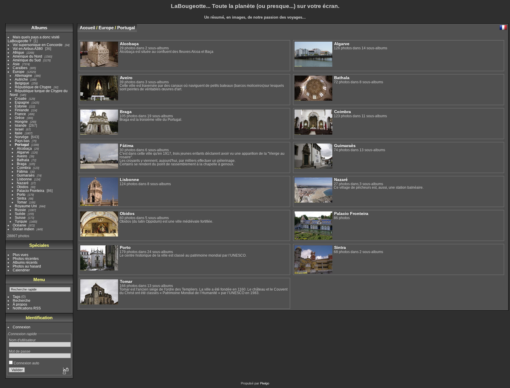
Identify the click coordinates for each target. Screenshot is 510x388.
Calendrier (21, 270)
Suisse (20, 217)
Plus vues (20, 255)
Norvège (22, 137)
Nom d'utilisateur (22, 340)
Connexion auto (26, 363)
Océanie (19, 225)
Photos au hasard (27, 266)
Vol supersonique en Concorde (38, 45)
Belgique (22, 83)
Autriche (21, 79)
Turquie (21, 221)
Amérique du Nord (27, 56)
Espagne (22, 102)
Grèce (19, 118)
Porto (21, 194)
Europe (18, 72)
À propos (20, 304)
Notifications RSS (27, 308)
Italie (18, 133)
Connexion (21, 327)
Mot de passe (19, 351)
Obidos (22, 187)
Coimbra (24, 167)
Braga (22, 164)
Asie (16, 64)
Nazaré (23, 183)
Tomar (22, 202)
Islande (21, 125)
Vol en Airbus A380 (28, 48)
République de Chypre (33, 87)
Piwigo (264, 383)
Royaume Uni (26, 206)
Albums (39, 27)
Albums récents (25, 262)
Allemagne (23, 75)
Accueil (87, 27)
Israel (19, 129)
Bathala (23, 160)
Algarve (23, 152)
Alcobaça (24, 148)
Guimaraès (26, 175)
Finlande (22, 110)
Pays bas (22, 141)
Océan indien (23, 229)
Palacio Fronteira (30, 191)
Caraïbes (20, 68)
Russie (20, 210)
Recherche (21, 300)
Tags (16, 297)
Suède (20, 214)
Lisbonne (24, 179)
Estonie (21, 106)
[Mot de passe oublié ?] (65, 371)
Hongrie (21, 121)
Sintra (21, 198)
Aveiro (22, 156)
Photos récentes (26, 258)
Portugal (22, 144)
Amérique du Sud (27, 60)
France (20, 114)
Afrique (18, 52)
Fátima (22, 171)
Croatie (21, 98)
